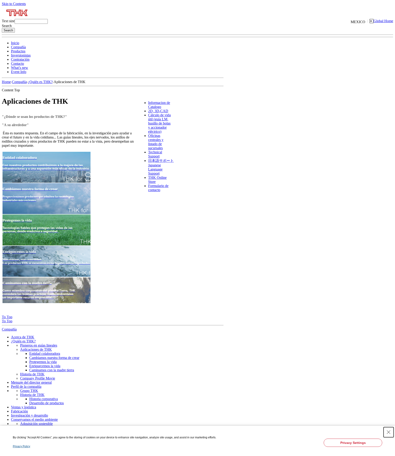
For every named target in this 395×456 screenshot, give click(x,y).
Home (6, 82)
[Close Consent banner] (389, 432)
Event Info (18, 72)
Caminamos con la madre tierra (51, 370)
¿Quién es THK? (40, 82)
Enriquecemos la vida (44, 366)
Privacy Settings (353, 443)
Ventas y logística (23, 407)
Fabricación (19, 411)
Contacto (17, 63)
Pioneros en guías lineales (38, 345)
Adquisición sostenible (36, 424)
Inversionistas (21, 55)
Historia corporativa (43, 399)
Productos (18, 51)
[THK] (17, 18)
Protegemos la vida (43, 362)
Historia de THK (32, 374)
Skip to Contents (14, 4)
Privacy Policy (21, 446)
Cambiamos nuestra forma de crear (54, 358)
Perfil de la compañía (26, 386)
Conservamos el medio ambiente (34, 419)
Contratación (20, 59)
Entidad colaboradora (44, 354)
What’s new (19, 68)
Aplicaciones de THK (36, 349)
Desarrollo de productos (46, 403)
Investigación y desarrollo (29, 415)
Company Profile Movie (37, 378)
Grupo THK (29, 391)
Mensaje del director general (31, 382)
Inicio (15, 43)
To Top (7, 317)
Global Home (383, 21)
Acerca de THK (22, 337)
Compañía (18, 47)
